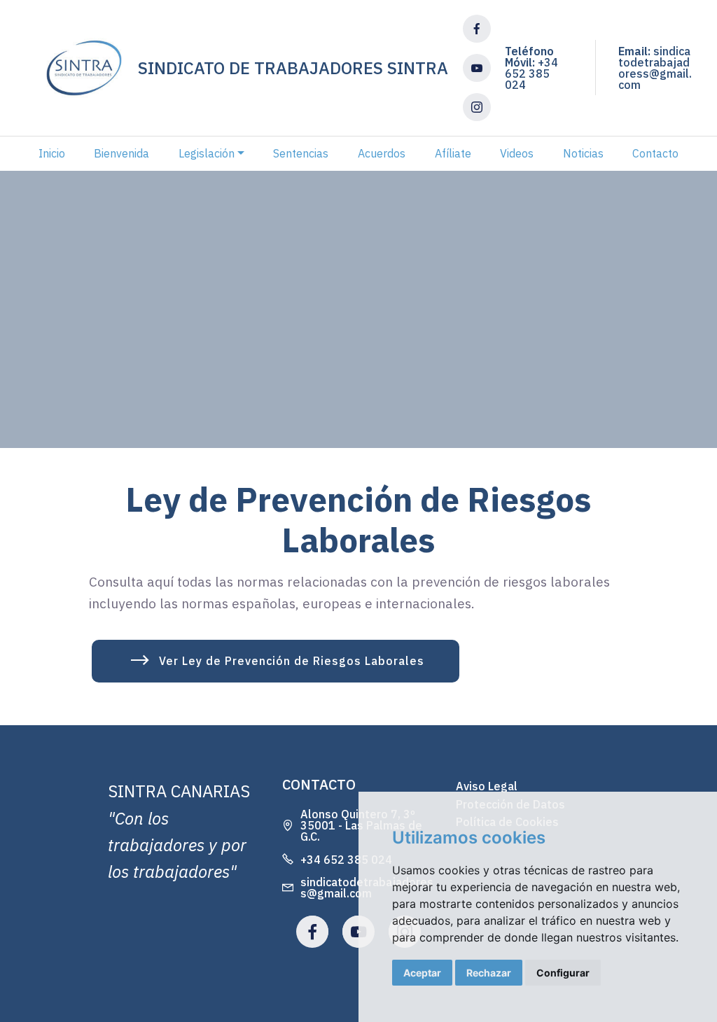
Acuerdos (381, 153)
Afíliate (453, 153)
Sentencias (300, 153)
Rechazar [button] (488, 973)
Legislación (207, 153)
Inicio (52, 153)
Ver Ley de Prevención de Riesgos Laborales (291, 661)
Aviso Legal (486, 786)
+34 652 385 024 (531, 73)
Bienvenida (121, 153)
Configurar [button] (563, 973)
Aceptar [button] (422, 973)
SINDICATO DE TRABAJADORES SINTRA (293, 68)
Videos (517, 153)
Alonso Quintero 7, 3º (357, 814)
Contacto (655, 153)
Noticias (583, 153)
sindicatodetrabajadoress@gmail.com (655, 68)
